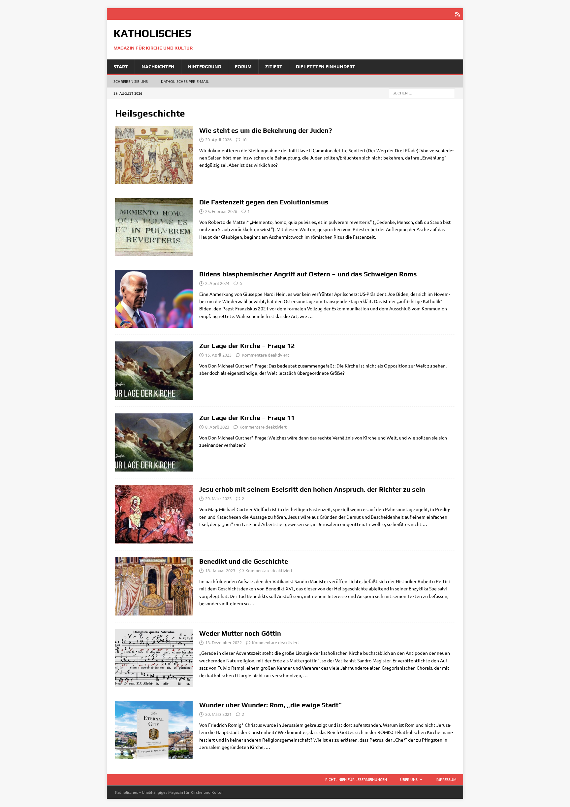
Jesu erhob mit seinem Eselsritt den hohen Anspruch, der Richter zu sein (312, 489)
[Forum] (154, 155)
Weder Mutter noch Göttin (240, 633)
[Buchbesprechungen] (154, 730)
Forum (243, 66)
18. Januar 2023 (220, 570)
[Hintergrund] (154, 658)
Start (120, 66)
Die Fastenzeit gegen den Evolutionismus (264, 202)
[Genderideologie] (154, 299)
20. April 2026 (218, 139)
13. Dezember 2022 (223, 642)
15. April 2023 (218, 355)
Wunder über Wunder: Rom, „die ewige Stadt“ (270, 705)
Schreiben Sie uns (130, 81)
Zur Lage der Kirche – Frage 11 (247, 417)
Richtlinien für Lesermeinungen (356, 779)
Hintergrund (204, 66)
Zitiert (273, 66)
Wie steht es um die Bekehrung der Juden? (265, 130)
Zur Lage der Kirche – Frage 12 (247, 345)
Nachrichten (158, 66)
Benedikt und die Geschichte (243, 561)
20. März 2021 (218, 714)
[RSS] (457, 14)
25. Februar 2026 (221, 211)
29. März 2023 (218, 498)
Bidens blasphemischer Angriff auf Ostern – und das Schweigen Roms (308, 274)
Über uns (409, 779)
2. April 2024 (217, 283)
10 (244, 139)
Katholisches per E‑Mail (185, 81)
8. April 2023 (217, 427)
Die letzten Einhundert (325, 66)
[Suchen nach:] (422, 93)
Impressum (446, 779)
